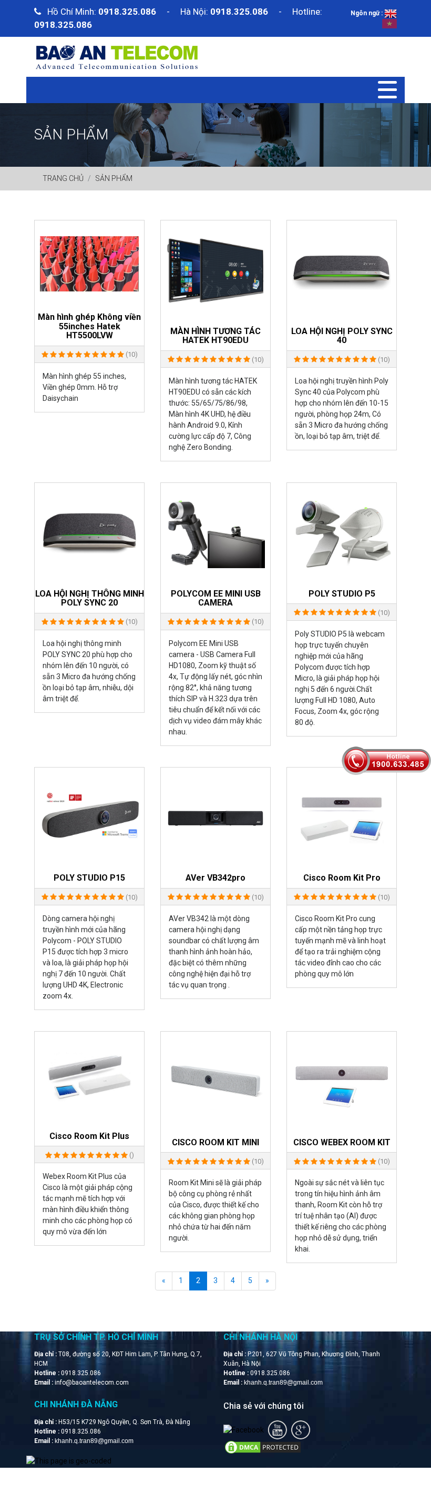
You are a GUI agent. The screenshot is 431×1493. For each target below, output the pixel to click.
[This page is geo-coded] (68, 1461)
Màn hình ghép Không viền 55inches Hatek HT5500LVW (89, 326)
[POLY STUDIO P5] (341, 533)
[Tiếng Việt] (389, 23)
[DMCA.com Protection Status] (262, 1446)
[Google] (301, 1429)
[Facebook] (243, 1429)
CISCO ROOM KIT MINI (215, 1142)
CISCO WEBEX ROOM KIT (342, 1142)
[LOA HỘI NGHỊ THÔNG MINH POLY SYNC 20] (89, 533)
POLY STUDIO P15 (89, 878)
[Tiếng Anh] (390, 13)
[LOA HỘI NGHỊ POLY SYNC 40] (341, 270)
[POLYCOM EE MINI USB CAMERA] (215, 533)
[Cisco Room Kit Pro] (341, 817)
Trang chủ (63, 178)
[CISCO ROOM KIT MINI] (215, 1081)
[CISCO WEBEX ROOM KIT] (341, 1081)
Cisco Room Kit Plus (89, 1136)
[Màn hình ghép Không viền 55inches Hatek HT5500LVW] (89, 263)
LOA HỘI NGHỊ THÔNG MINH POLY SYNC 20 (89, 598)
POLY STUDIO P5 (342, 594)
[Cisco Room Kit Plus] (89, 1078)
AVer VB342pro (215, 878)
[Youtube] (277, 1429)
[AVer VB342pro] (215, 817)
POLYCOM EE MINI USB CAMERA (216, 598)
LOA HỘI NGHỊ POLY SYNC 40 (342, 336)
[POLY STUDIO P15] (89, 817)
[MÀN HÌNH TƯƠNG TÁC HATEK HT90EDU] (215, 270)
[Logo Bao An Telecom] (116, 56)
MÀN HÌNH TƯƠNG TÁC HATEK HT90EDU (215, 336)
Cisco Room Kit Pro (342, 878)
